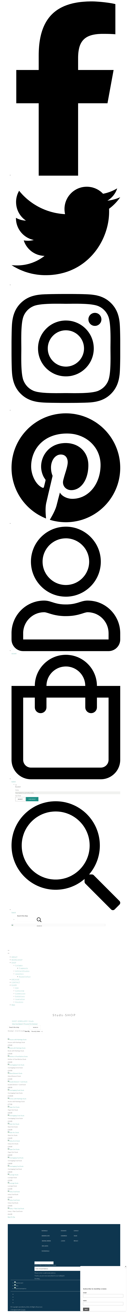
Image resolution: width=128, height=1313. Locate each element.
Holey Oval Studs (13, 1194)
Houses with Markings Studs (16, 1042)
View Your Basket (17, 1024)
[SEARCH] (39, 919)
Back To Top (11, 1217)
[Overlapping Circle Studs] (16, 1065)
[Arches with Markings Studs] (17, 1099)
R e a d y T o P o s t (24, 976)
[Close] (125, 1266)
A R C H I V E (15, 979)
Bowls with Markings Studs (16, 1051)
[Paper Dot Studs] (13, 1107)
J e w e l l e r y (19, 974)
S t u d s (31, 1021)
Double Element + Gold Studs (17, 1084)
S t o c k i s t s (19, 1002)
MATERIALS (45, 1230)
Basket (20, 799)
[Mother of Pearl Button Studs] (18, 1056)
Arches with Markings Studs (16, 1101)
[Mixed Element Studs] (15, 1073)
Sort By (27, 1031)
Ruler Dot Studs (13, 1127)
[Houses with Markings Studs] (17, 1039)
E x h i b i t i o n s (20, 996)
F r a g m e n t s (23, 968)
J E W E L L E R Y (22, 1021)
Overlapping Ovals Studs (15, 1093)
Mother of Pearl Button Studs (17, 1059)
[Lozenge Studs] (13, 1175)
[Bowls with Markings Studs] (16, 1048)
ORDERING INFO (46, 1235)
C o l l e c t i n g (19, 991)
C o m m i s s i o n (20, 993)
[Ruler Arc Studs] (13, 1132)
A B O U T (14, 957)
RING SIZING (45, 1245)
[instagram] (66, 410)
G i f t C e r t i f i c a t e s (22, 971)
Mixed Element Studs (14, 1076)
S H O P (14, 962)
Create (23, 1310)
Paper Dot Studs (13, 1110)
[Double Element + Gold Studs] (17, 1082)
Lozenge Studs (12, 1177)
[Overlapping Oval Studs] (15, 1158)
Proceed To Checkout (30, 1024)
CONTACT (76, 1230)
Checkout (32, 799)
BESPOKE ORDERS (46, 1240)
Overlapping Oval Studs (15, 1160)
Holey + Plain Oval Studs (15, 1211)
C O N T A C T (16, 982)
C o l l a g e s (19, 965)
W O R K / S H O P (17, 960)
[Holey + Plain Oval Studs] (16, 1208)
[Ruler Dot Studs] (13, 1124)
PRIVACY (76, 1240)
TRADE (75, 1235)
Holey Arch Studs (13, 1144)
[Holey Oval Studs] (14, 1191)
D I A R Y (14, 985)
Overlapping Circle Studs (15, 1068)
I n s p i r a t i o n (20, 999)
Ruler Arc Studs (12, 1135)
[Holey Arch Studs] (14, 1141)
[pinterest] (66, 523)
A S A (16, 988)
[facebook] (66, 175)
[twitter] (66, 285)
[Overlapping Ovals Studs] (16, 1090)
